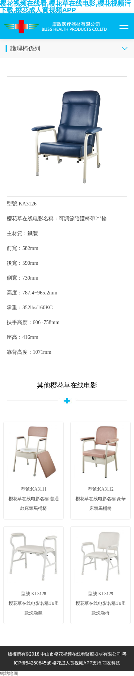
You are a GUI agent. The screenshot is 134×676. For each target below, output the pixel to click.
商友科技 (111, 663)
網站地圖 (9, 673)
